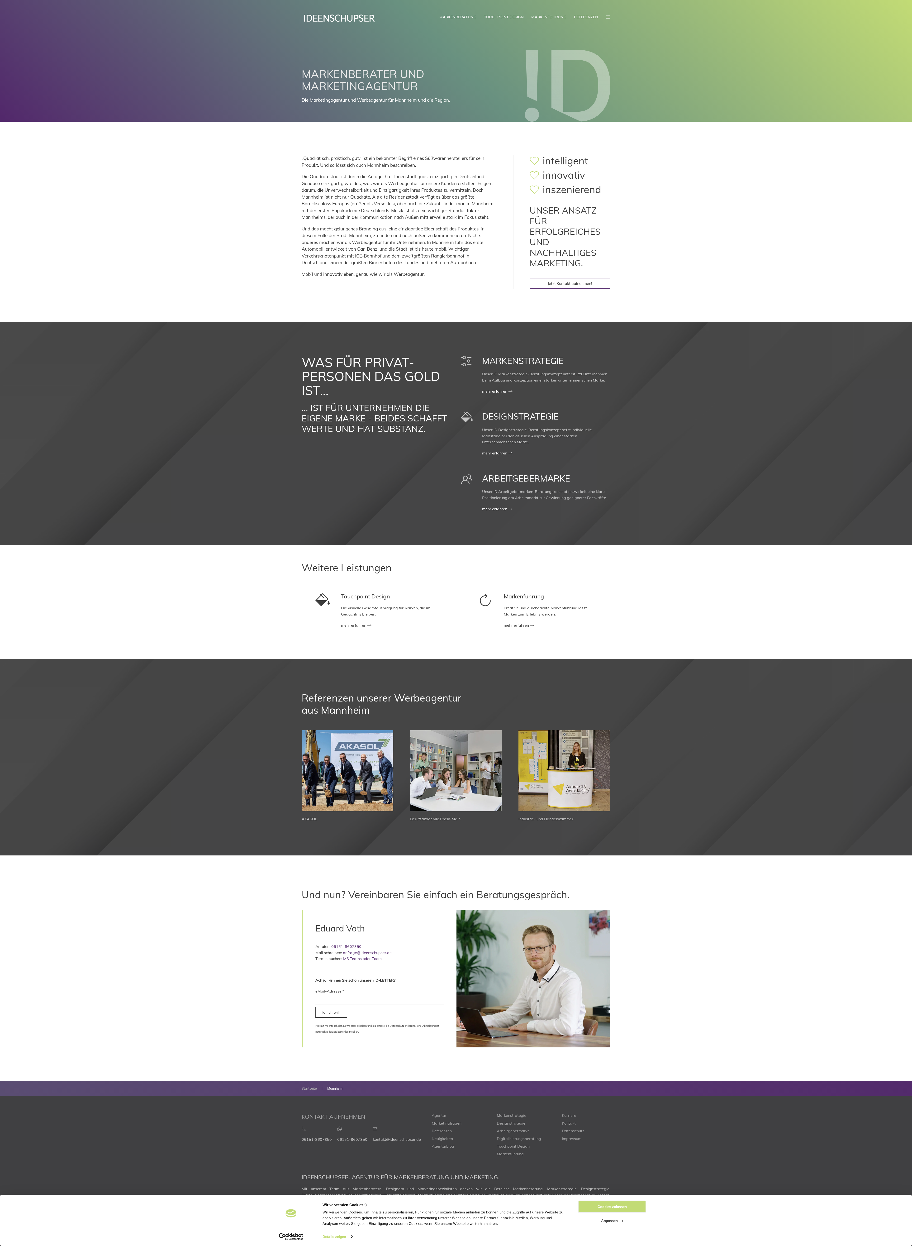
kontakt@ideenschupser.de (397, 1139)
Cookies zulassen (612, 1207)
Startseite (309, 1088)
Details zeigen (334, 1237)
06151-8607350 (346, 946)
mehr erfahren (494, 391)
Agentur (439, 1115)
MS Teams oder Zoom (362, 958)
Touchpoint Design (504, 16)
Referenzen (586, 16)
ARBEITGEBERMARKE (526, 478)
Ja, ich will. (331, 1012)
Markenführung (548, 16)
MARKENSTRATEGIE (523, 360)
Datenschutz (573, 1130)
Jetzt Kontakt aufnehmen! (570, 283)
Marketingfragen (446, 1123)
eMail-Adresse (329, 991)
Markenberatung (457, 16)
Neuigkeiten (442, 1138)
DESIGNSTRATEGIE (520, 416)
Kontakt (569, 1123)
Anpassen (609, 1220)
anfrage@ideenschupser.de (367, 952)
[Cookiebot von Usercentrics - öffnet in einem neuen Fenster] (291, 1236)
